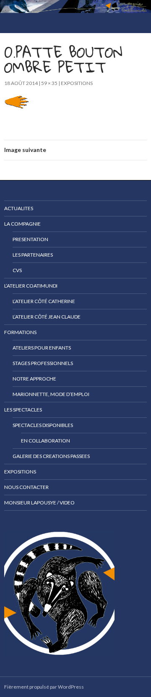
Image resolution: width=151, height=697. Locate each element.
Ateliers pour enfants (42, 348)
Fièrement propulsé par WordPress (44, 687)
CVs (17, 270)
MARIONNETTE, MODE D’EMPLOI (51, 394)
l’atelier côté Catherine (44, 301)
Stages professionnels (43, 363)
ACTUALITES (18, 208)
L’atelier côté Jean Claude (47, 317)
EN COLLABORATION (45, 440)
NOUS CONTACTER (26, 487)
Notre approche (34, 379)
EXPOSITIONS (77, 83)
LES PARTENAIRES (33, 255)
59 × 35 (49, 83)
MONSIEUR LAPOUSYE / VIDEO (39, 502)
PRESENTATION (30, 239)
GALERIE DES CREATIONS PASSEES (51, 456)
